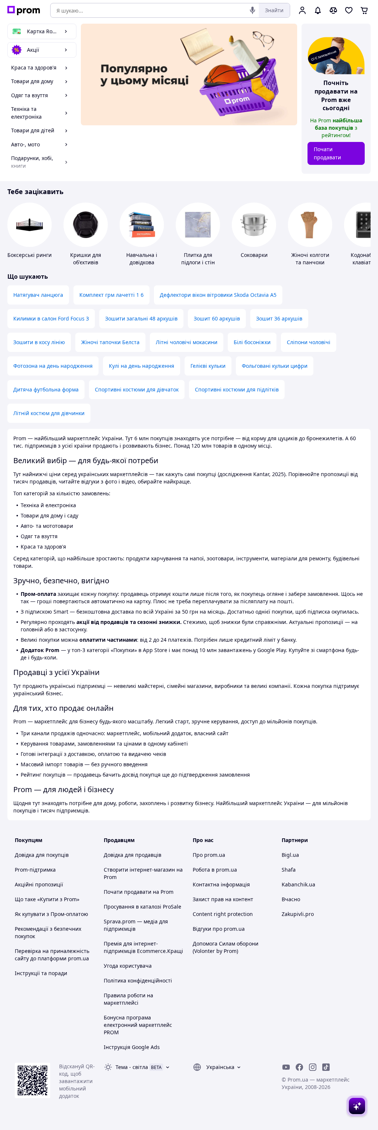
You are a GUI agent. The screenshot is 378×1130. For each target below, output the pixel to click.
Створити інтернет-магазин (139, 869)
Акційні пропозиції (39, 884)
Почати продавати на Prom (138, 891)
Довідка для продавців (132, 854)
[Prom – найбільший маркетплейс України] (23, 10)
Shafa (289, 869)
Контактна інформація (221, 884)
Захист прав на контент (223, 899)
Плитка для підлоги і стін (198, 258)
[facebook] (299, 1067)
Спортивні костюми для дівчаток (137, 389)
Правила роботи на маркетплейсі (128, 999)
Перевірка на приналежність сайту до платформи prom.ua (52, 954)
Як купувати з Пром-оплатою (51, 913)
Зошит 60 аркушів (217, 318)
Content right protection (223, 913)
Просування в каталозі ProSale (142, 906)
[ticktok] (326, 1067)
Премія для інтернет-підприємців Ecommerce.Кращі (143, 947)
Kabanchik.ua (298, 884)
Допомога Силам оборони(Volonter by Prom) (225, 947)
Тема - (132, 1066)
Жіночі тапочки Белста (110, 342)
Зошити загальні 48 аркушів (141, 318)
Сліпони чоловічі (308, 342)
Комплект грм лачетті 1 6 (111, 294)
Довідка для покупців (42, 854)
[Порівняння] (333, 10)
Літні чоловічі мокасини (186, 342)
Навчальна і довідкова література (141, 262)
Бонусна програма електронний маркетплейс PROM (138, 1025)
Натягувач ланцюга (38, 294)
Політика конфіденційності (138, 980)
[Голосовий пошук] (252, 10)
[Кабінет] (302, 10)
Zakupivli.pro (298, 913)
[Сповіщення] (318, 10)
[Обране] (349, 10)
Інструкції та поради (41, 973)
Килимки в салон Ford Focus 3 (51, 318)
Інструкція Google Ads (132, 1047)
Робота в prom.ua (215, 869)
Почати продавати (327, 153)
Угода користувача (128, 965)
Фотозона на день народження (53, 365)
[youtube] (286, 1067)
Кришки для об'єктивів (85, 258)
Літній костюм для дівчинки (49, 413)
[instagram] (312, 1067)
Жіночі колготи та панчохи (310, 258)
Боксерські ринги (29, 254)
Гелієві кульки (208, 365)
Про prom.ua (209, 854)
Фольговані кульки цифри (274, 365)
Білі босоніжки (252, 342)
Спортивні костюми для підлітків (237, 389)
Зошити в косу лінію (39, 342)
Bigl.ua (290, 854)
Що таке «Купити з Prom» (47, 899)
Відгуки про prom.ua (219, 928)
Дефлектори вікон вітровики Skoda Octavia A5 (218, 294)
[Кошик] (364, 10)
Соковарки (254, 254)
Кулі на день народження (141, 365)
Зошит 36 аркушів (279, 318)
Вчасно (291, 899)
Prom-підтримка (35, 869)
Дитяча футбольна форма (46, 389)
